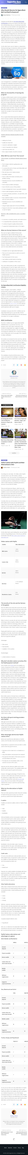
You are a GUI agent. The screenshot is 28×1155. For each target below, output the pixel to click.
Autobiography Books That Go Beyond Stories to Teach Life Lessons (7, 421)
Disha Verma (6, 1149)
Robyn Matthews (14, 376)
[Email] (25, 365)
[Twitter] (17, 365)
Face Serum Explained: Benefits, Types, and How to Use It (20, 420)
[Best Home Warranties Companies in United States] (7, 433)
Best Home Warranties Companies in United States (7, 441)
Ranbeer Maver (6, 467)
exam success (13, 303)
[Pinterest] (21, 365)
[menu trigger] (3, 2)
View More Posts (14, 378)
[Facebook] (13, 365)
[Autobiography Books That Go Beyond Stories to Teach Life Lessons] (7, 412)
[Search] (25, 2)
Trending (4, 460)
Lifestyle (4, 7)
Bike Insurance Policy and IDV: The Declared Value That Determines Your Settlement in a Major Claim (21, 443)
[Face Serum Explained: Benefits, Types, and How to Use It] (21, 412)
